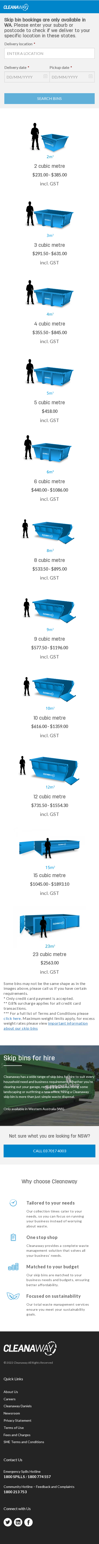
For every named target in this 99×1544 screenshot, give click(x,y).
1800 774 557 (39, 1476)
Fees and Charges (17, 1435)
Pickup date (61, 67)
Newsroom (12, 1413)
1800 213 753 (15, 1491)
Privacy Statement (17, 1420)
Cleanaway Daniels (18, 1406)
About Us (11, 1392)
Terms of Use (14, 1428)
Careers (10, 1399)
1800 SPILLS (14, 1476)
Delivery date (16, 67)
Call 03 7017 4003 (49, 1150)
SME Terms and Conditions (24, 1442)
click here (12, 1018)
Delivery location (19, 43)
